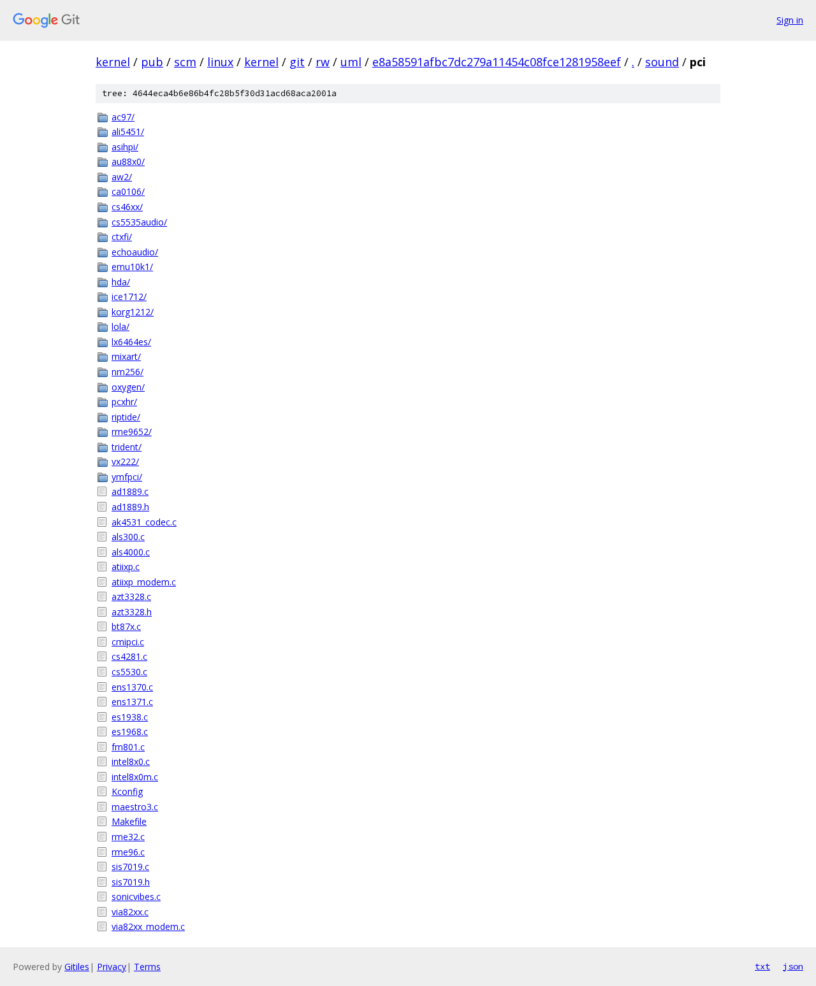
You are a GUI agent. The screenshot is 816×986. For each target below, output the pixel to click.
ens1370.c (132, 687)
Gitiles (76, 967)
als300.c (128, 537)
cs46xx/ (127, 207)
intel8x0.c (131, 761)
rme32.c (128, 837)
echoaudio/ (135, 252)
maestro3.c (135, 807)
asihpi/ (125, 147)
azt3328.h (132, 612)
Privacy (111, 967)
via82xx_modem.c (148, 926)
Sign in (789, 20)
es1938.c (130, 717)
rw (323, 61)
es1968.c (130, 731)
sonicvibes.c (136, 896)
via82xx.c (130, 912)
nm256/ (127, 372)
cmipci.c (128, 642)
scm (185, 61)
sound (662, 61)
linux (220, 61)
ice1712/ (129, 296)
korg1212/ (133, 312)
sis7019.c (130, 867)
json (793, 966)
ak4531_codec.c (144, 522)
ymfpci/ (127, 477)
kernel (113, 61)
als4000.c (131, 552)
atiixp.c (126, 567)
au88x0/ (128, 161)
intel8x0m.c (135, 777)
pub (152, 61)
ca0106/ (128, 191)
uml (350, 61)
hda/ (121, 282)
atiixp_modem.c (144, 582)
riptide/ (126, 417)
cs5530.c (129, 672)
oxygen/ (128, 387)
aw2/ (122, 177)
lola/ (120, 326)
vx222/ (125, 461)
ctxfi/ (122, 237)
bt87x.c (126, 626)
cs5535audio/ (139, 222)
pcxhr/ (124, 402)
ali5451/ (128, 131)
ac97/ (123, 117)
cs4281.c (129, 656)
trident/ (127, 447)
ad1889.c (130, 491)
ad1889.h (130, 507)
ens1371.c (132, 702)
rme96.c (128, 852)
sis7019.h (131, 882)
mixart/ (126, 356)
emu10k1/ (132, 267)
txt (762, 966)
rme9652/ (132, 431)
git (297, 61)
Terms (147, 967)
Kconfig (127, 791)
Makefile (129, 821)
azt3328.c (131, 596)
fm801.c (128, 747)
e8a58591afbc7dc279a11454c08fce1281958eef (496, 61)
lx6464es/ (131, 342)
